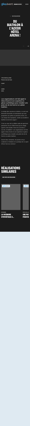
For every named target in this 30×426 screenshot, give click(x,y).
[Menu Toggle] (27, 4)
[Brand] (7, 4)
